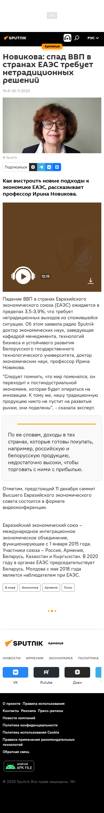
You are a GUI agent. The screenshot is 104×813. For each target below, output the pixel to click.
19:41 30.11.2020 (16, 90)
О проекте (12, 703)
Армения (51, 587)
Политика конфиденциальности (30, 725)
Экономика (30, 587)
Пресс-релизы (50, 710)
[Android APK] (19, 767)
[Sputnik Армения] (16, 40)
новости (12, 658)
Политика (88, 658)
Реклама (28, 710)
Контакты (11, 710)
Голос (68, 587)
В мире (10, 587)
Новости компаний (19, 717)
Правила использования (44, 703)
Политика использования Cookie (31, 732)
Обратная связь (16, 751)
